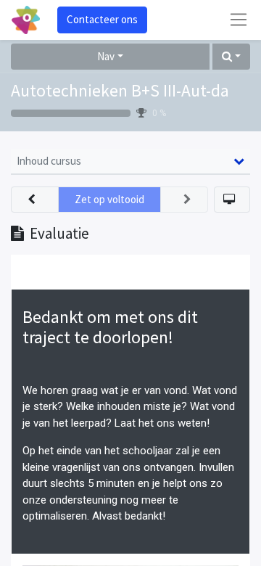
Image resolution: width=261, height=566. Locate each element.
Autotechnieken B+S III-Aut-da (120, 90)
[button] (231, 57)
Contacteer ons (102, 19)
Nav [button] (106, 56)
